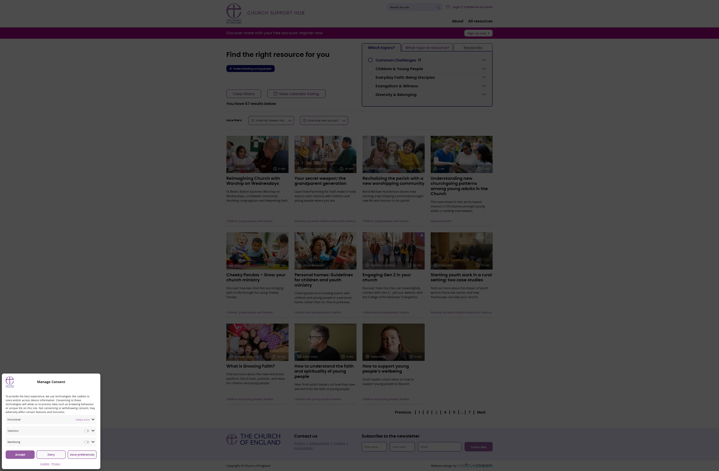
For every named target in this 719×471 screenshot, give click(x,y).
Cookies (45, 464)
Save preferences (82, 454)
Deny (51, 454)
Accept (20, 454)
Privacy (55, 464)
